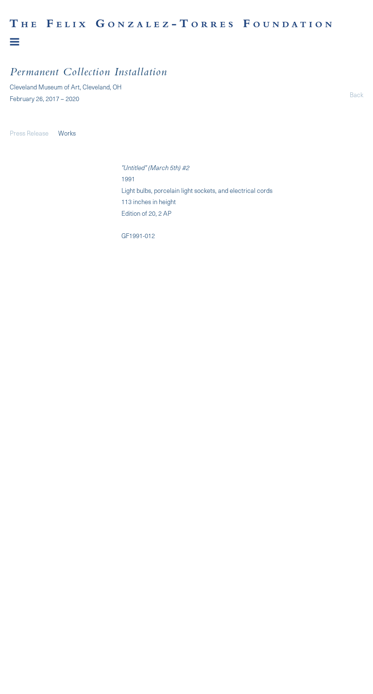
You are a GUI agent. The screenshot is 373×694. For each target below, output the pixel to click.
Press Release (29, 133)
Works (67, 133)
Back (356, 94)
